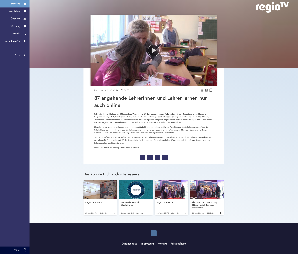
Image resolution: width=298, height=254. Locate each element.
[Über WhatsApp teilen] (157, 157)
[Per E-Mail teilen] (165, 157)
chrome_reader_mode (206, 90)
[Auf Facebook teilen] (142, 157)
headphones (202, 90)
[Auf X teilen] (150, 157)
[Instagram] (154, 233)
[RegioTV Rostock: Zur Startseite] (272, 7)
